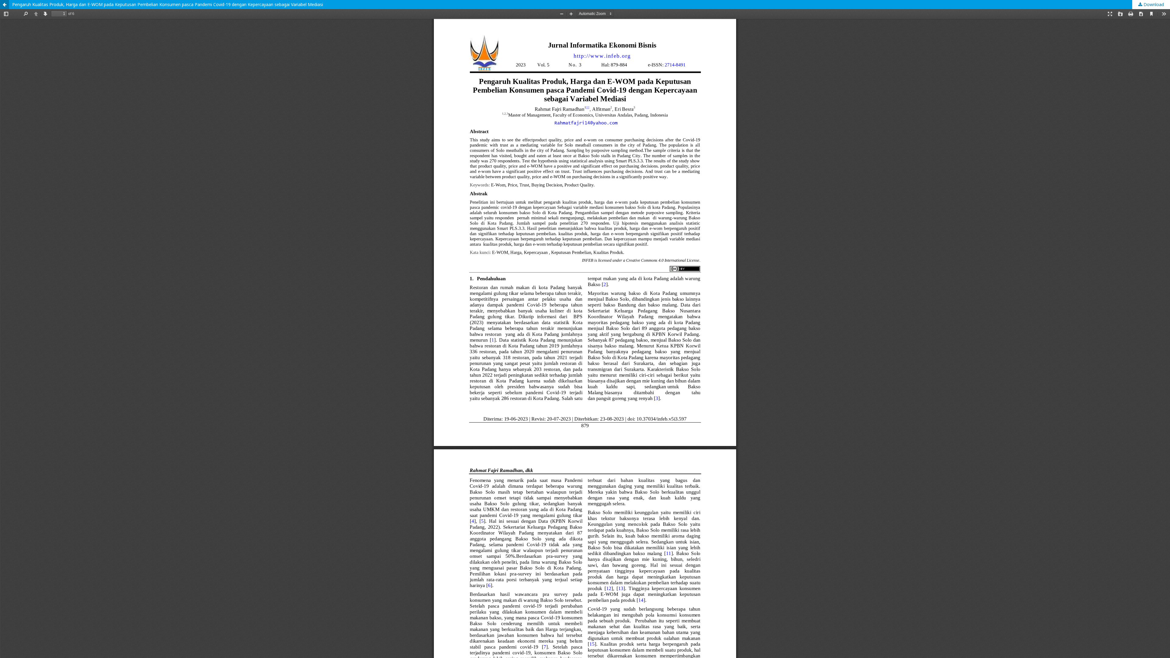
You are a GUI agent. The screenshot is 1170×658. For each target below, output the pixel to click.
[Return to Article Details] (4, 4)
